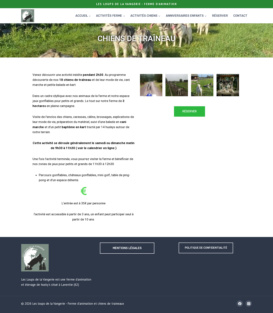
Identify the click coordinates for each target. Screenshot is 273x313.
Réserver (220, 15)
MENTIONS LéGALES (127, 248)
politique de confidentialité (206, 247)
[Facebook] (240, 303)
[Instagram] (249, 303)
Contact (240, 15)
